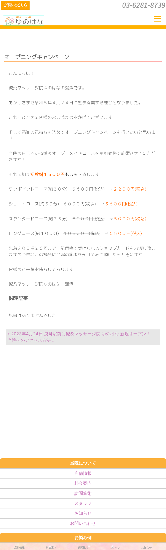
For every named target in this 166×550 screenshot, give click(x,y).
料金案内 (83, 483)
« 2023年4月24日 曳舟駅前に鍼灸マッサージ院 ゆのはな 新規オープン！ (79, 333)
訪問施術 (83, 493)
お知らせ (83, 513)
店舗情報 (83, 473)
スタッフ (83, 503)
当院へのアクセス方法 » (31, 340)
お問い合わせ (83, 523)
